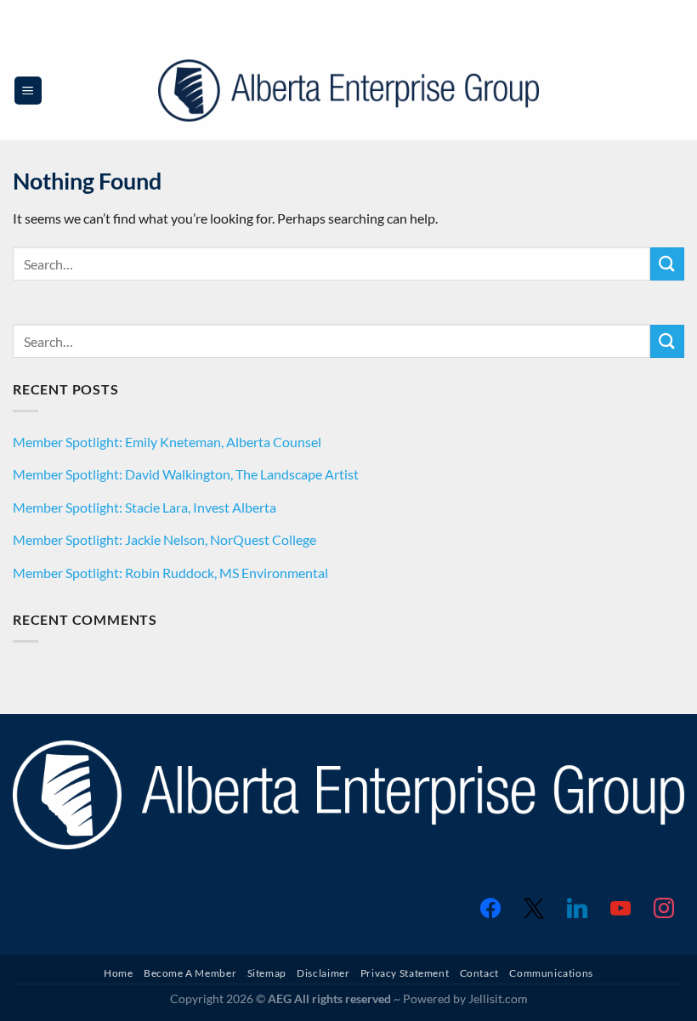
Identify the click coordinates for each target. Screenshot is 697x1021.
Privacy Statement (404, 973)
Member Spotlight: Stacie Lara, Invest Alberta (144, 507)
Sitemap (266, 973)
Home (118, 973)
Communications (551, 973)
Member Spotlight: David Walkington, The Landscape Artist (186, 474)
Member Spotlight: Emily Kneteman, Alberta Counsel (167, 442)
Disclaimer (323, 973)
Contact (479, 973)
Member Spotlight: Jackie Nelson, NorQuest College (164, 539)
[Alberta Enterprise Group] (349, 91)
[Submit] (667, 264)
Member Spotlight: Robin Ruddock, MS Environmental (170, 572)
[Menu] (28, 91)
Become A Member (190, 973)
